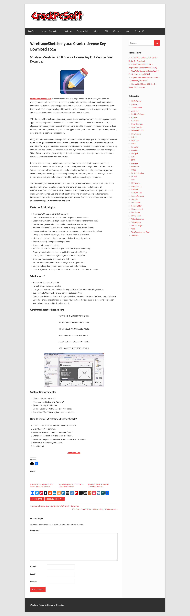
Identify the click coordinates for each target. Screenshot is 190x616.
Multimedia (135, 166)
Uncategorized (137, 209)
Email (33, 574)
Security (134, 199)
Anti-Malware (136, 107)
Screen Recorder (137, 196)
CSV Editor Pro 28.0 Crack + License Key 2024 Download (94, 509)
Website (33, 581)
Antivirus (68, 31)
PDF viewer (135, 183)
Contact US (139, 31)
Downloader (136, 134)
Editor (133, 143)
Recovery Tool (82, 31)
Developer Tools (137, 130)
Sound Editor (136, 206)
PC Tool (134, 176)
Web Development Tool (54, 499)
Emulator (135, 147)
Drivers (96, 31)
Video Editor (136, 222)
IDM (106, 31)
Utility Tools (136, 216)
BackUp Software (138, 114)
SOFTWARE (135, 202)
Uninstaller (135, 212)
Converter (135, 121)
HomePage (31, 31)
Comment (34, 530)
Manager (134, 163)
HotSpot (134, 153)
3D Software (136, 101)
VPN (133, 229)
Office (133, 170)
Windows (116, 31)
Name (33, 566)
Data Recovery (137, 124)
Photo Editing (136, 186)
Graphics (134, 150)
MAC (127, 31)
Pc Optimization (37, 499)
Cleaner (134, 117)
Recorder (134, 189)
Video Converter (137, 219)
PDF (133, 179)
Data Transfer (136, 127)
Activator (135, 104)
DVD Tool (135, 140)
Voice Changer (136, 225)
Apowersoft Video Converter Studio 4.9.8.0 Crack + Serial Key (55, 506)
